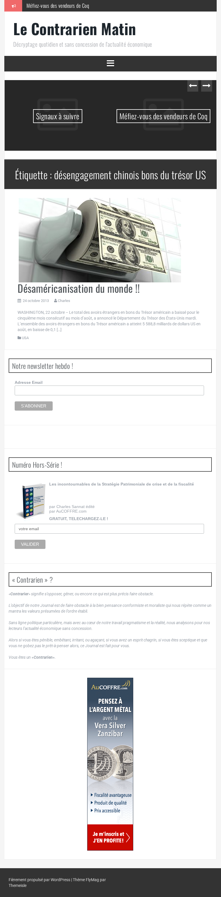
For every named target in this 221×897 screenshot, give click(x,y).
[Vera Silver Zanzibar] (110, 764)
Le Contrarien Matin (74, 28)
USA (25, 338)
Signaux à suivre (57, 116)
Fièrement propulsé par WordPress (40, 879)
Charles (64, 301)
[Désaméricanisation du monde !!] (99, 239)
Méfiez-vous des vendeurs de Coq (57, 5)
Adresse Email (29, 382)
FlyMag (92, 879)
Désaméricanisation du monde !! (79, 288)
